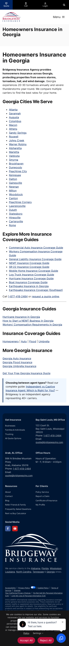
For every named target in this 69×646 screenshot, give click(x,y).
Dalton (13, 179)
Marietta (14, 152)
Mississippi (55, 568)
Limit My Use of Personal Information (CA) (28, 596)
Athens (13, 128)
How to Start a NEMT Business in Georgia (28, 320)
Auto (24, 341)
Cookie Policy (43, 588)
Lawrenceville (17, 206)
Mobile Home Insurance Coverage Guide (33, 270)
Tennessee (38, 571)
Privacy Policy (24, 588)
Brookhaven (16, 163)
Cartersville (16, 221)
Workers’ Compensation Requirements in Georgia (32, 324)
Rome (12, 225)
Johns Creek (16, 140)
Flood (32, 341)
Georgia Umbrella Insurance (19, 366)
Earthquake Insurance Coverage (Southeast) (36, 290)
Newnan (14, 186)
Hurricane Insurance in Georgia (21, 316)
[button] (64, 5)
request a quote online (45, 296)
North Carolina (23, 571)
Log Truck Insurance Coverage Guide (31, 274)
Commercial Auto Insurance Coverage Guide (36, 247)
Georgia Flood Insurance (17, 362)
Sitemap (17, 590)
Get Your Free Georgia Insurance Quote (26, 373)
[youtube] (15, 528)
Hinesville (15, 217)
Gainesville (15, 182)
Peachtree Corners (20, 202)
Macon (13, 125)
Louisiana (10, 571)
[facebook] (8, 528)
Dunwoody (15, 167)
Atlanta (13, 109)
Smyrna (13, 159)
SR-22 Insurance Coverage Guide (29, 266)
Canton (13, 198)
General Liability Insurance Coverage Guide (35, 259)
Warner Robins (17, 144)
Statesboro (15, 213)
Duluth (13, 209)
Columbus (15, 121)
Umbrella (44, 341)
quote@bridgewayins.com (49, 442)
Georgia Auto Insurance (17, 358)
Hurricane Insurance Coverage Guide (31, 278)
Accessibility (10, 588)
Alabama (35, 568)
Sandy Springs (17, 132)
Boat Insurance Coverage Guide (28, 282)
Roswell (13, 136)
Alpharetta (15, 148)
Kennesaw (15, 175)
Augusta (14, 117)
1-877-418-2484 (18, 296)
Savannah (15, 113)
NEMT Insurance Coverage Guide (29, 263)
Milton (13, 190)
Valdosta (14, 155)
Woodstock (16, 194)
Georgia (51, 571)
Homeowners (11, 341)
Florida (45, 568)
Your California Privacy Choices (18, 593)
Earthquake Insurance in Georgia (29, 286)
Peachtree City (18, 171)
